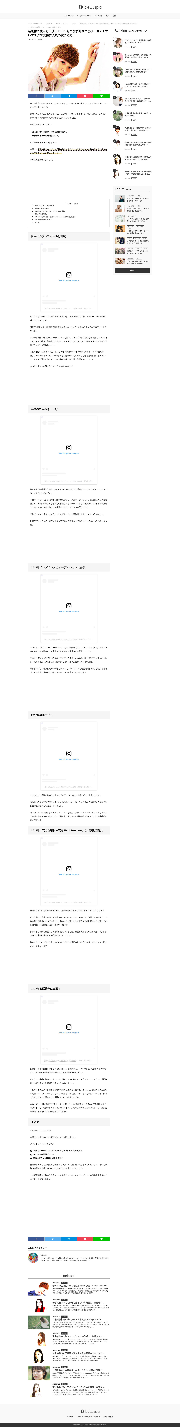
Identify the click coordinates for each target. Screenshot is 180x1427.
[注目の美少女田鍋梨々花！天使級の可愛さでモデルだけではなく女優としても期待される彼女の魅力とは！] (39, 1357)
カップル (130, 227)
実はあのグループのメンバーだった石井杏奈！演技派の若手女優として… (138, 173)
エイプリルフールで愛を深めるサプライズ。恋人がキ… (138, 243)
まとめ (37, 223)
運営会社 (70, 1417)
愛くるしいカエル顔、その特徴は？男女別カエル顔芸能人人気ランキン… (138, 56)
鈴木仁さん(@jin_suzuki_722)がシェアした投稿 (60, 309)
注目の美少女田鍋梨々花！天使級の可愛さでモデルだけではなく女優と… (138, 159)
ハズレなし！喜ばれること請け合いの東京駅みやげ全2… (138, 263)
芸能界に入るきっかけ (42, 209)
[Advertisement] (69, 180)
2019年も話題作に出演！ (43, 220)
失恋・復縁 (140, 227)
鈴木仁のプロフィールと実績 (44, 206)
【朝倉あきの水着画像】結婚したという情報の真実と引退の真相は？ (138, 71)
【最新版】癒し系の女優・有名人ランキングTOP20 (76, 1320)
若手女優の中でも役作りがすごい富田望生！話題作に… (78, 1303)
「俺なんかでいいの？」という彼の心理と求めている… (138, 233)
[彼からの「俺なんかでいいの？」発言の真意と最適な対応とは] (120, 229)
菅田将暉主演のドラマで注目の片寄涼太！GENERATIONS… (80, 1286)
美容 (107, 16)
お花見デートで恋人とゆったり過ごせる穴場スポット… (138, 253)
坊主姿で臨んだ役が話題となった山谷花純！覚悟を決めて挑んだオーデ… (138, 144)
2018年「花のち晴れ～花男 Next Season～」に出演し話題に (55, 217)
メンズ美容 (131, 196)
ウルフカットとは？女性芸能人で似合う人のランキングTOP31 (138, 42)
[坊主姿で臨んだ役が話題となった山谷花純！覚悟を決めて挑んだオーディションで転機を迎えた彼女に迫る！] (118, 145)
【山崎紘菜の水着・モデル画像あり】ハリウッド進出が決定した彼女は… (138, 86)
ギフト (139, 259)
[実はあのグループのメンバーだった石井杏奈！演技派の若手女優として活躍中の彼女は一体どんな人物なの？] (39, 1390)
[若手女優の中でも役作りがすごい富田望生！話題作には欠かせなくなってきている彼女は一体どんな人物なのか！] (39, 1306)
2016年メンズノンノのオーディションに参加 (50, 212)
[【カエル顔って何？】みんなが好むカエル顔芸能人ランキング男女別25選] (118, 58)
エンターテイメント (84, 16)
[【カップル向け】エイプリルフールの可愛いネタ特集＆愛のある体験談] (120, 241)
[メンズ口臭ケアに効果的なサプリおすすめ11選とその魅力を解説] (120, 199)
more (132, 271)
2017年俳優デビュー (42, 214)
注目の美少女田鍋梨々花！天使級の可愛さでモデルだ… (78, 1354)
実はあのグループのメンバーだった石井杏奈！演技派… (78, 1387)
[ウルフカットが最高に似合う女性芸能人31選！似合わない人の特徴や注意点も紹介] (118, 43)
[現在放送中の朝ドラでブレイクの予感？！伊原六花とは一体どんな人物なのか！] (39, 1340)
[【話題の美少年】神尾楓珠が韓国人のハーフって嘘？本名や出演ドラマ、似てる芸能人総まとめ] (118, 131)
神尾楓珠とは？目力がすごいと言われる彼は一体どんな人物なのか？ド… (138, 129)
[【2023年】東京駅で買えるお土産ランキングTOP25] (120, 261)
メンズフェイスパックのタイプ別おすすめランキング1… (138, 221)
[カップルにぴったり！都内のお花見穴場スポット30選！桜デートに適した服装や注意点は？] (120, 251)
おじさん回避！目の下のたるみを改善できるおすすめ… (138, 210)
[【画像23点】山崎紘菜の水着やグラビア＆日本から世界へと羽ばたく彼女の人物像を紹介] (118, 87)
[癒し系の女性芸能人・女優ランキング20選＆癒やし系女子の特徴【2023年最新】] (39, 1323)
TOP (37, 24)
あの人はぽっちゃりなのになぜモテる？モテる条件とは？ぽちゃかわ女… (138, 100)
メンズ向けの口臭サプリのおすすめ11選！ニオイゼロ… (138, 200)
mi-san (44, 1255)
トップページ (69, 16)
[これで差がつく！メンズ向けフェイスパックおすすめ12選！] (120, 219)
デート (139, 249)
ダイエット (98, 16)
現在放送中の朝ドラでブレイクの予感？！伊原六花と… (78, 1337)
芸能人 (40, 40)
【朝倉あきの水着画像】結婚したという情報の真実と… (78, 1371)
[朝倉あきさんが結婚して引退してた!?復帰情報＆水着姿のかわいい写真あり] (39, 1373)
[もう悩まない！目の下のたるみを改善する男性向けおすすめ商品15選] (120, 209)
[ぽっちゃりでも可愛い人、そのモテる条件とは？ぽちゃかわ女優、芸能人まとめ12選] (118, 101)
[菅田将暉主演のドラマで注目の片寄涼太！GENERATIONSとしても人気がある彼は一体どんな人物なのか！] (39, 1289)
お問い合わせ (108, 1417)
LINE (129, 239)
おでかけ (130, 259)
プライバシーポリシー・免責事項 (88, 1417)
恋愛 (114, 16)
